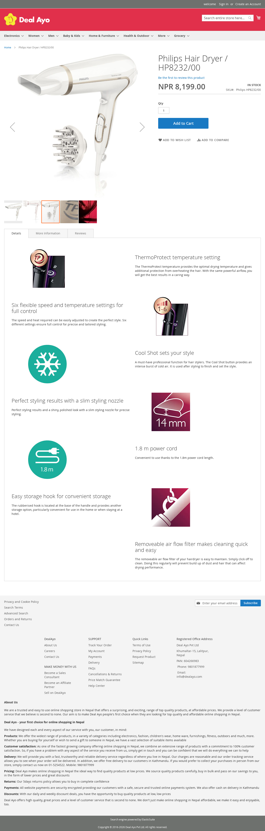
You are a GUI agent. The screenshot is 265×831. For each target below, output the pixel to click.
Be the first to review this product (181, 78)
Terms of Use (141, 645)
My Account (96, 651)
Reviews (80, 233)
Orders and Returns (18, 619)
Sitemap (138, 662)
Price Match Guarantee (104, 680)
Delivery (94, 662)
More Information (48, 233)
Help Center (96, 686)
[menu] (132, 36)
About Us (50, 645)
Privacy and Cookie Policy (21, 602)
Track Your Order (100, 645)
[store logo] (27, 19)
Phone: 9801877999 (190, 667)
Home (7, 47)
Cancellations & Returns (105, 674)
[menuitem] (13, 36)
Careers (49, 651)
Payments (95, 657)
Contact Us (11, 625)
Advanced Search (16, 613)
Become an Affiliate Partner (57, 685)
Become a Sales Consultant (55, 675)
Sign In (224, 4)
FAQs (91, 668)
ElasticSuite (148, 819)
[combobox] (228, 18)
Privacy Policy (141, 651)
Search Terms (13, 607)
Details (16, 233)
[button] (12, 127)
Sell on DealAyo (55, 693)
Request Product (143, 657)
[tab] (16, 233)
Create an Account (248, 4)
